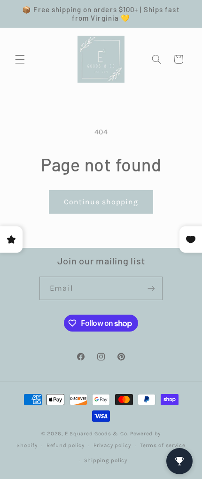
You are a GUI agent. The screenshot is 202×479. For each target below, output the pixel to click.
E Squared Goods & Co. (96, 433)
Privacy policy (112, 445)
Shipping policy (105, 460)
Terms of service (163, 445)
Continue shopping (101, 202)
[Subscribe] (151, 288)
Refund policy (66, 445)
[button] (20, 59)
